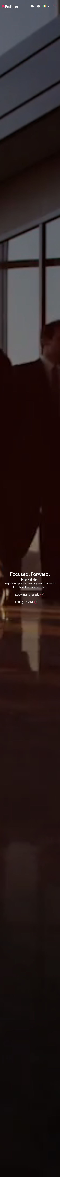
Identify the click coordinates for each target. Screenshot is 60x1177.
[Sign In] (38, 6)
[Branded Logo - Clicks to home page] (10, 6)
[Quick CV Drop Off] (32, 6)
